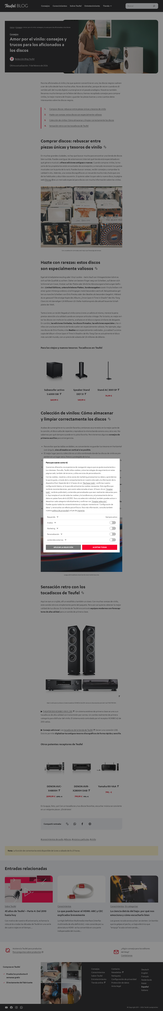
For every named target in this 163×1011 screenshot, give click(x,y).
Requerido (51, 517)
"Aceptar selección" (99, 501)
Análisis (50, 522)
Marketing (51, 528)
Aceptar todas (100, 547)
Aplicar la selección (63, 547)
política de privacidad (60, 510)
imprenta (80, 510)
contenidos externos (55, 540)
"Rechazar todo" (89, 483)
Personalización (53, 534)
